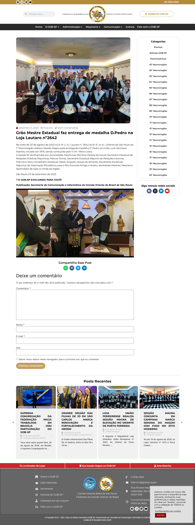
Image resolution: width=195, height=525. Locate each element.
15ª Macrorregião (158, 146)
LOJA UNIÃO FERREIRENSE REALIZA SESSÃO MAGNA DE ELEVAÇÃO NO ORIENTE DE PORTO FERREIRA (118, 419)
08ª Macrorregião (158, 105)
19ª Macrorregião (158, 169)
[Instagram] (22, 2)
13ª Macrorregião (158, 134)
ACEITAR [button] (160, 515)
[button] (65, 268)
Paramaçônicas (158, 58)
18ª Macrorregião (158, 163)
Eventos (158, 47)
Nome (20, 325)
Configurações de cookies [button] (168, 511)
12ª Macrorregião (158, 128)
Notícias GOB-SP (158, 53)
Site (18, 348)
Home (38, 26)
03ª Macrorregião (158, 76)
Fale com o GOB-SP (148, 26)
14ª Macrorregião (158, 140)
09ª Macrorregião (158, 111)
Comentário (23, 288)
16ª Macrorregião (158, 152)
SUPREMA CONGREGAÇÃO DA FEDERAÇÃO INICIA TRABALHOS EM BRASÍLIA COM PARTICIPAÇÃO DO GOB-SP (36, 423)
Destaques (27, 438)
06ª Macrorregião (158, 93)
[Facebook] (18, 2)
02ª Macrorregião (158, 70)
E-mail (20, 336)
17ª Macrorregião (158, 157)
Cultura (130, 26)
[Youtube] (30, 2)
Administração (71, 26)
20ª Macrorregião (158, 175)
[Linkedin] (26, 2)
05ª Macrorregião (158, 88)
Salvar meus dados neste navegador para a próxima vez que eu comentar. (59, 359)
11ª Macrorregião (158, 122)
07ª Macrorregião (158, 99)
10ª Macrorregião (158, 117)
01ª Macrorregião (158, 64)
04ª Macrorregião (158, 82)
